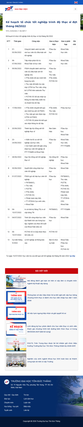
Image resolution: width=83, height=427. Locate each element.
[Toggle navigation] (75, 9)
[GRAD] (10, 9)
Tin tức (26, 395)
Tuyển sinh (8, 410)
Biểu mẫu (27, 406)
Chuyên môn (8, 403)
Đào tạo (7, 399)
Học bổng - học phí (11, 406)
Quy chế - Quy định (11, 395)
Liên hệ (26, 410)
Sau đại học (21, 9)
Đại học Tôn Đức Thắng (15, 2)
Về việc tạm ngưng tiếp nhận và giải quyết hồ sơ (46, 313)
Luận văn (27, 403)
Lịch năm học (29, 399)
